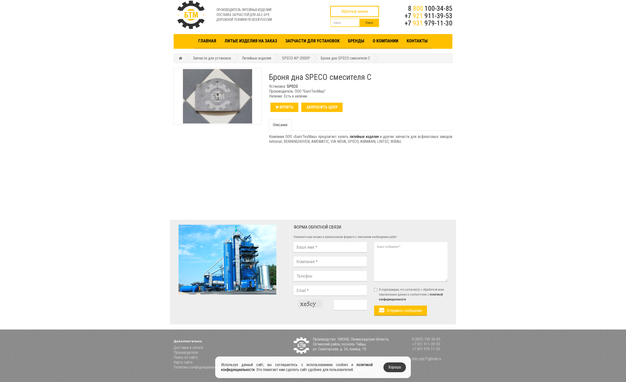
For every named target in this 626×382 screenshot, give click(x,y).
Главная (207, 40)
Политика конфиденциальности (198, 367)
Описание (280, 125)
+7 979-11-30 (428, 23)
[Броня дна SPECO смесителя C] (218, 96)
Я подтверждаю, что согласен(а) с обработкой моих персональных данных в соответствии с (411, 294)
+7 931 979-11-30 (426, 349)
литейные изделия (364, 136)
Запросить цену (322, 107)
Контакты (417, 40)
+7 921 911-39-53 (426, 344)
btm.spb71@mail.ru (426, 359)
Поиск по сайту (186, 357)
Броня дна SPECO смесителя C (345, 58)
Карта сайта (183, 362)
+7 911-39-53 (428, 16)
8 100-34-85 (430, 8)
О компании (385, 40)
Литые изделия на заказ (250, 40)
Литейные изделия (256, 58)
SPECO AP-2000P (296, 58)
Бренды (356, 40)
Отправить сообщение (404, 310)
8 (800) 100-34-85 (426, 339)
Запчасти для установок (312, 40)
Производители (186, 352)
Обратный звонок (354, 11)
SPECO (292, 86)
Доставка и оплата (188, 347)
